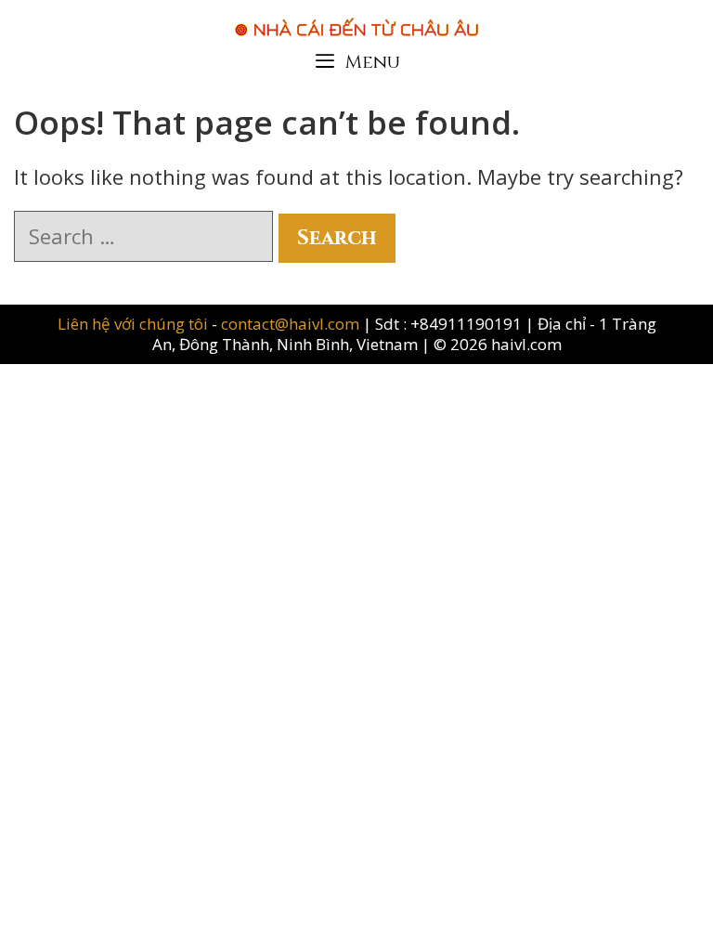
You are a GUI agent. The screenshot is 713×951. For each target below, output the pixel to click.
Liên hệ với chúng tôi (135, 323)
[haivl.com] (356, 18)
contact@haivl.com (290, 323)
